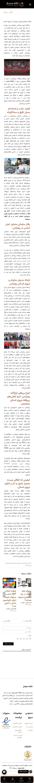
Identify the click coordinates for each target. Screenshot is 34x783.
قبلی (10, 12)
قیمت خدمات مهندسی (18, 736)
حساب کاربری (29, 723)
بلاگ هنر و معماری (27, 563)
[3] (23, 639)
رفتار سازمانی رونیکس (23, 261)
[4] (20, 639)
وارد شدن (5, 621)
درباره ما (30, 730)
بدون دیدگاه (28, 565)
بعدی (5, 12)
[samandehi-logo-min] (27, 751)
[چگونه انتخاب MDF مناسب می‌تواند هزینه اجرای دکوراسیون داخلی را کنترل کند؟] (9, 579)
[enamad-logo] (6, 718)
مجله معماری (9, 563)
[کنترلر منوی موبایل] (30, 4)
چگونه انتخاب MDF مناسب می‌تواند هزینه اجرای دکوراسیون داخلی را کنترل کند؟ (9, 599)
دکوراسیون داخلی (18, 731)
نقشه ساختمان (17, 727)
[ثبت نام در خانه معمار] (25, 772)
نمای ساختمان (17, 723)
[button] (30, 594)
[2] (26, 639)
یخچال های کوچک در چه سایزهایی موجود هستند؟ (24, 596)
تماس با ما (29, 727)
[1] (30, 639)
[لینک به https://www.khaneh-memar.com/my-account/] (4, 779)
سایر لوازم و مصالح (17, 563)
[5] (17, 639)
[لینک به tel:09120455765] (30, 778)
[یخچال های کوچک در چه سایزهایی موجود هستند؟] (24, 579)
